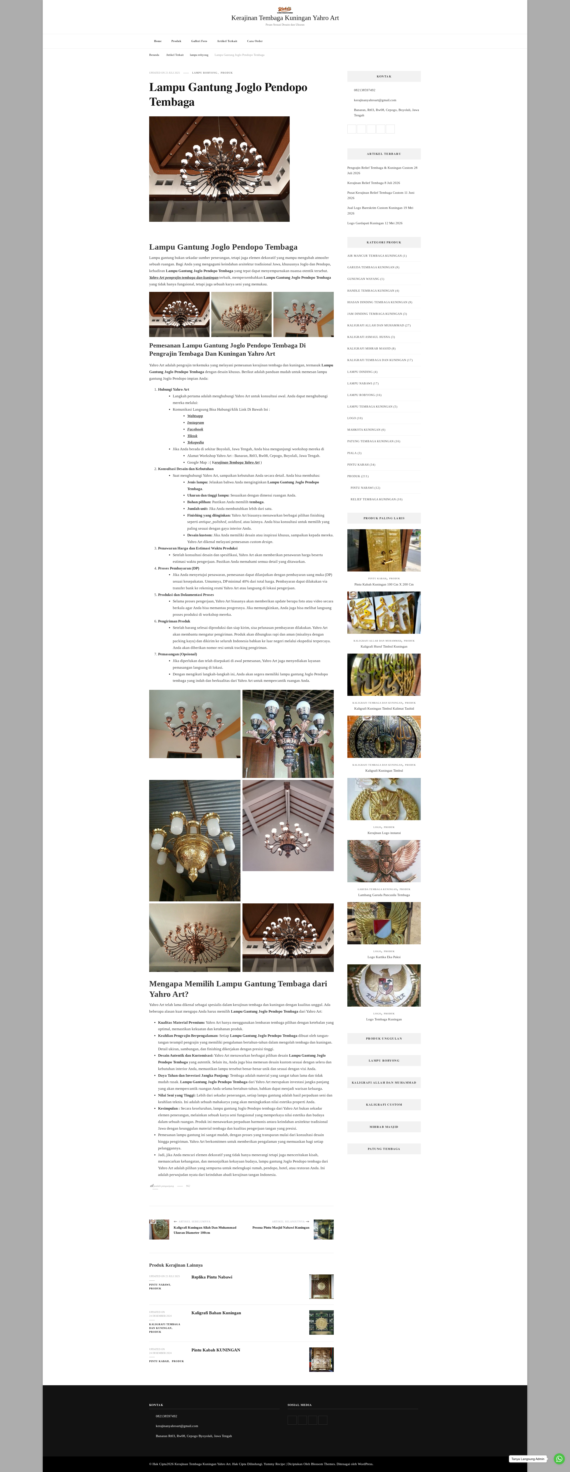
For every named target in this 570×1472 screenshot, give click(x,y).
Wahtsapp (195, 416)
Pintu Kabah (159, 1361)
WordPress (365, 1464)
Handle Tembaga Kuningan (370, 290)
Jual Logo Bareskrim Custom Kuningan (375, 208)
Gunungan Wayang (363, 279)
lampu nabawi (359, 383)
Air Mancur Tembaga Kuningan (374, 255)
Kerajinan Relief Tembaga (365, 183)
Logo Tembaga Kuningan (384, 1019)
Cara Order (255, 41)
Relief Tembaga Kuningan (373, 499)
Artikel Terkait (227, 41)
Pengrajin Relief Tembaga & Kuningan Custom (380, 168)
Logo (351, 418)
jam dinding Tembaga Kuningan (374, 313)
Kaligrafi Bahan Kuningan (216, 1312)
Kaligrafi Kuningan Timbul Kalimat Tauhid (384, 708)
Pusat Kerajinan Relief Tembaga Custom (375, 192)
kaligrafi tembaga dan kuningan (164, 1326)
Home (158, 41)
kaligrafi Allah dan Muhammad (375, 325)
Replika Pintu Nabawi (211, 1277)
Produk (176, 41)
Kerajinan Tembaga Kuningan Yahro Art (285, 17)
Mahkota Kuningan (364, 429)
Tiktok (192, 436)
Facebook (195, 429)
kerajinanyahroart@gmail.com (375, 100)
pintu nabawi (159, 1284)
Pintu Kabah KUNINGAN (215, 1350)
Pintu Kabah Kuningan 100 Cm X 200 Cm (384, 584)
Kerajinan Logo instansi (384, 833)
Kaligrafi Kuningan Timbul (384, 770)
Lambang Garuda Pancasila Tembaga (384, 895)
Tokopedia (195, 442)
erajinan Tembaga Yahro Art (237, 462)
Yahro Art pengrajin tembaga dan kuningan (183, 277)
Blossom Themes (323, 1464)
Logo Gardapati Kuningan (365, 223)
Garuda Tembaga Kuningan (371, 267)
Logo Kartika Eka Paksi (384, 957)
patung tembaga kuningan (370, 441)
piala (352, 453)
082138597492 (364, 90)
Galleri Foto (199, 41)
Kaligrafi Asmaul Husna (368, 337)
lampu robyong (205, 72)
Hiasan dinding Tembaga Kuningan (377, 302)
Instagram (195, 422)
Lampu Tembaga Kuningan (370, 406)
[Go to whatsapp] (559, 1458)
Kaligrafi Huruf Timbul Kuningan (384, 646)
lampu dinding (360, 372)
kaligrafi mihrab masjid (369, 348)
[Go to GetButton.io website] (559, 1467)
